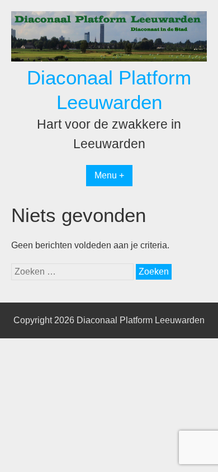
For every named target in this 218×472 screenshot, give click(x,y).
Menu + (109, 175)
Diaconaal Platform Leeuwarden (141, 320)
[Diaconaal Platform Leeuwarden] (109, 58)
